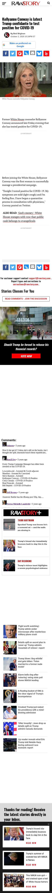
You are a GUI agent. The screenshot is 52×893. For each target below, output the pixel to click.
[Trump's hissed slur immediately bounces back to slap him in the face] (9, 545)
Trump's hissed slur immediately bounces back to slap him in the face (32, 544)
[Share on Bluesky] (39, 53)
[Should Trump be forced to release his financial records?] (26, 323)
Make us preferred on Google (20, 44)
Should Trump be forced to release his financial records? (26, 346)
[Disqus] (26, 401)
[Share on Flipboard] (20, 53)
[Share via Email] (32, 53)
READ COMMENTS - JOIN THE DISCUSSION (26, 299)
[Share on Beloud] (46, 53)
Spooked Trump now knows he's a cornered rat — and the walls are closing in (32, 527)
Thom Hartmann (26, 520)
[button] (48, 3)
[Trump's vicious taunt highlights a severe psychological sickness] (9, 565)
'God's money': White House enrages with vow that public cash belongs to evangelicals (23, 217)
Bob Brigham (19, 33)
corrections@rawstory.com (25, 284)
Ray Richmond (24, 561)
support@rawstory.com (39, 278)
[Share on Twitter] (13, 53)
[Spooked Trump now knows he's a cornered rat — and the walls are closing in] (9, 524)
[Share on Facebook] (6, 53)
